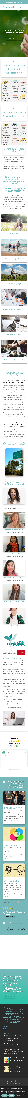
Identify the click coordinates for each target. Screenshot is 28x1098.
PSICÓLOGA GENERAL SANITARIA (14, 508)
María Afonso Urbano (14, 625)
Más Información (14, 39)
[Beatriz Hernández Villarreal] (14, 592)
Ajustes (18, 1095)
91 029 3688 (9, 1041)
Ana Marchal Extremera (14, 530)
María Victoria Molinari (14, 506)
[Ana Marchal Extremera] (14, 520)
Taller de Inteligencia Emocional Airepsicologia (12, 881)
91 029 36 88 (14, 1)
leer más (6, 822)
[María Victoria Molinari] (14, 496)
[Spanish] (6, 1029)
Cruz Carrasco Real (14, 553)
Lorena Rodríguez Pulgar (14, 577)
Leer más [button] (4, 764)
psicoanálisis (17, 849)
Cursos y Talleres (9, 849)
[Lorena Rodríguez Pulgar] (14, 568)
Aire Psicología (11, 810)
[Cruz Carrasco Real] (14, 544)
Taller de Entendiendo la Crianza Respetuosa (12, 844)
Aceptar (4, 1095)
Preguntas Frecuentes (15, 444)
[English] (4, 1029)
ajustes (13, 1092)
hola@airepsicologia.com (14, 1044)
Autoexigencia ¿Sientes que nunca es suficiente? (13, 808)
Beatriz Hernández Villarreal (14, 601)
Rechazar (11, 1095)
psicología (7, 812)
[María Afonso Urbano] (14, 616)
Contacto (8, 996)
